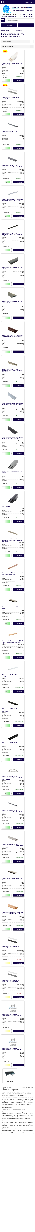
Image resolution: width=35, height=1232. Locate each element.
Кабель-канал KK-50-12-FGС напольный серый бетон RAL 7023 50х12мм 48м (12, 540)
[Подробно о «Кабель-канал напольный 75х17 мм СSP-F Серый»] (13, 295)
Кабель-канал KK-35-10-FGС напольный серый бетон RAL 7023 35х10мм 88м (12, 370)
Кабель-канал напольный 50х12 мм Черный (12, 879)
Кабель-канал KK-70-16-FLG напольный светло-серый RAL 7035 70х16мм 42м (12, 846)
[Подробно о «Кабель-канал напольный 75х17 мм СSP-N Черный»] (13, 499)
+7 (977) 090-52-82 (26, 16)
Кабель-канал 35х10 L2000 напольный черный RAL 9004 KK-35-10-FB (12, 234)
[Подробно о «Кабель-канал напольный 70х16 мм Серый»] (13, 261)
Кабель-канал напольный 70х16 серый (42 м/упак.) (11, 98)
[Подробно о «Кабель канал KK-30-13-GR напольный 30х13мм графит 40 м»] (13, 737)
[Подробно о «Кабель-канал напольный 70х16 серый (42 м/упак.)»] (13, 91)
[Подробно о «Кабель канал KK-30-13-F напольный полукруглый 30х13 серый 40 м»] (13, 193)
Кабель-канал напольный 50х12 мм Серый (12, 471)
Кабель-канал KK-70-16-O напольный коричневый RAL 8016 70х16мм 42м (12, 335)
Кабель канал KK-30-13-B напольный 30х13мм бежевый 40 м (12, 573)
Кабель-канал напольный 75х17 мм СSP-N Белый (12, 64)
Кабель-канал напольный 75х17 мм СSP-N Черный (12, 505)
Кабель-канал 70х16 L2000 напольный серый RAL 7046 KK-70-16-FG (12, 167)
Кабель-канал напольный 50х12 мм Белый (12, 607)
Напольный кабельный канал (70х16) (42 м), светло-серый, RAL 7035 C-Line (12, 642)
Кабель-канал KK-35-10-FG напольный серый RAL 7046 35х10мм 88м (12, 812)
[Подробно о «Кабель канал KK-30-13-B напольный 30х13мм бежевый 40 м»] (13, 567)
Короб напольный (17, 30)
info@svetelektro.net (9, 16)
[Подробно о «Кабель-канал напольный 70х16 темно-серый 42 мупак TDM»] (13, 974)
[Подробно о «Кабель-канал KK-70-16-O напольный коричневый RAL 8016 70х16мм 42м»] (13, 329)
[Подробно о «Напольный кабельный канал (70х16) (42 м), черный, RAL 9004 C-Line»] (13, 431)
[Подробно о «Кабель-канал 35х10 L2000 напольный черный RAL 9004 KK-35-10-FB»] (13, 227)
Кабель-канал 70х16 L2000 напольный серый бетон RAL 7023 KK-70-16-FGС (12, 778)
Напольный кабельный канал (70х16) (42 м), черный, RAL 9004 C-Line (12, 437)
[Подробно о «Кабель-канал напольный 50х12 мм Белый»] (13, 601)
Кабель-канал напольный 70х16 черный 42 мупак (11, 947)
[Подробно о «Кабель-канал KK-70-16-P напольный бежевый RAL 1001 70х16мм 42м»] (13, 906)
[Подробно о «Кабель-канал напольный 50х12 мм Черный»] (13, 872)
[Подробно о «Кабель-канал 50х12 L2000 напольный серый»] (13, 125)
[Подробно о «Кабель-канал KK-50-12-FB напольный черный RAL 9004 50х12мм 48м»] (13, 703)
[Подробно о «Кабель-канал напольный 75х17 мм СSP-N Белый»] (13, 57)
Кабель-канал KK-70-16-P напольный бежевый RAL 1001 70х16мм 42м (12, 913)
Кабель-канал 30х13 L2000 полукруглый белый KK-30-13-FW (11, 675)
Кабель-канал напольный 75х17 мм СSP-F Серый (12, 301)
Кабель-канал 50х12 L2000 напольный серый (9, 132)
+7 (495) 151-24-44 (26, 14)
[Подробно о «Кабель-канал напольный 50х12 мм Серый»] (13, 465)
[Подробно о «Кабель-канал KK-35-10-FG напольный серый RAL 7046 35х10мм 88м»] (13, 805)
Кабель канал (5, 30)
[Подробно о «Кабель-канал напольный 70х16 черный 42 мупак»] (13, 940)
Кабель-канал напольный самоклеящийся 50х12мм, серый (11, 1014)
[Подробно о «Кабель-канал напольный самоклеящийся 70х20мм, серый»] (13, 1042)
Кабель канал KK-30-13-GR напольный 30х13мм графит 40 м (11, 743)
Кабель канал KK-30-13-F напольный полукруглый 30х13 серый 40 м (12, 200)
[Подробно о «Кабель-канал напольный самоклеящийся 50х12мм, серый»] (13, 1008)
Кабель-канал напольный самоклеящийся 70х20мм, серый (11, 1048)
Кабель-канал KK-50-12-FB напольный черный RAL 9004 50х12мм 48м (10, 710)
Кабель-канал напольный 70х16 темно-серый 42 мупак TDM (11, 981)
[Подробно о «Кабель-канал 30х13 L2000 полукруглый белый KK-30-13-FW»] (13, 669)
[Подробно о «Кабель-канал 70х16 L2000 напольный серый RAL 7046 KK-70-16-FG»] (13, 159)
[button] (3, 20)
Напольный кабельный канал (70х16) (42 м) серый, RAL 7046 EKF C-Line (12, 403)
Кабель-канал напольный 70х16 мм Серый (12, 267)
